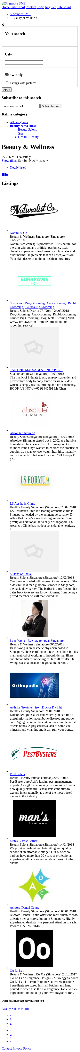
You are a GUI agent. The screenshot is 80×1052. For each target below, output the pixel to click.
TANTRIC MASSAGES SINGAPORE (36, 370)
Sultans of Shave (21, 574)
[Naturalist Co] (34, 230)
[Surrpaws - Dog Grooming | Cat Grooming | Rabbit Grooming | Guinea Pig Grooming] (34, 300)
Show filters (9, 160)
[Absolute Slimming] (34, 430)
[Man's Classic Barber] (34, 838)
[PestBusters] (34, 771)
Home (6, 7)
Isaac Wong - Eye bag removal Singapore (37, 640)
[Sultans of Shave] (34, 571)
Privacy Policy (22, 1048)
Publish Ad (17, 7)
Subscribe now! (51, 106)
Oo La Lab (17, 970)
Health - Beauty (28, 137)
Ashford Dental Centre (24, 907)
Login (40, 7)
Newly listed (37, 160)
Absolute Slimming (22, 433)
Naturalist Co (18, 233)
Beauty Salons (27, 129)
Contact (31, 7)
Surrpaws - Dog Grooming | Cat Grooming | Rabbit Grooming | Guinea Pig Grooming (43, 305)
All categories (19, 122)
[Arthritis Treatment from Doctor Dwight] (34, 704)
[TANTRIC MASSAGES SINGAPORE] (34, 367)
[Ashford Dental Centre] (34, 904)
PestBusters (17, 774)
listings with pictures (23, 83)
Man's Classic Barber (23, 841)
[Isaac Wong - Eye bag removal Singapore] (34, 638)
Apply (6, 89)
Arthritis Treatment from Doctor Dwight (36, 707)
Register (50, 7)
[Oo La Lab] (34, 968)
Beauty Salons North (15, 1008)
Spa (20, 133)
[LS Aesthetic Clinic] (34, 500)
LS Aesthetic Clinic (22, 503)
